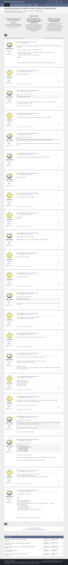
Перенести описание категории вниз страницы (16, 539)
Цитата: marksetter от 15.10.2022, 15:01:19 (24, 420)
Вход (12, 5)
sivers (53, 543)
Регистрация (18, 5)
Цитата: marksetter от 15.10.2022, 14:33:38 (24, 296)
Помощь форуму (46, 560)
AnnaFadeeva (9, 551)
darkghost (54, 554)
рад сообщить (14, 23)
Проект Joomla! (14, 22)
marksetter (9, 77)
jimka (8, 540)
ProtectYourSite (55, 547)
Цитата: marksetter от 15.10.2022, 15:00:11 (24, 443)
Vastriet (53, 540)
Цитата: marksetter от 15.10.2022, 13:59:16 (24, 137)
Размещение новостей (58, 560)
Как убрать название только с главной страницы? (16, 554)
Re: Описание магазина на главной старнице (28, 70)
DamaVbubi (9, 544)
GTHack (8, 547)
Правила (36, 5)
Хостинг (42, 5)
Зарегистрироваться (40, 529)
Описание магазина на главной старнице (28, 41)
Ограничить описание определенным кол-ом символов (17, 543)
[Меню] (61, 1)
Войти (32, 529)
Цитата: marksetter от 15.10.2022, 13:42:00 (24, 94)
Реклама (51, 560)
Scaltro (8, 555)
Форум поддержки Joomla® (15, 2)
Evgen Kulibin (9, 48)
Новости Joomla (34, 16)
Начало (7, 5)
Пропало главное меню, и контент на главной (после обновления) (20, 546)
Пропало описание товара (11, 550)
